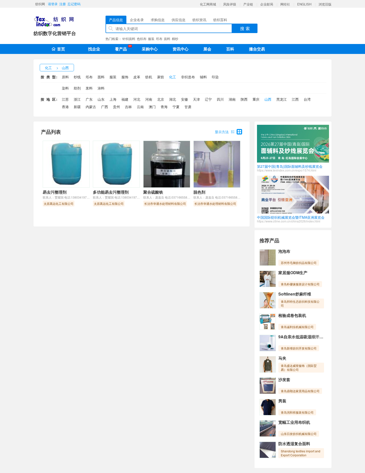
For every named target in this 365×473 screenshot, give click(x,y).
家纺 (160, 76)
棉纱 (175, 38)
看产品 (122, 48)
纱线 (77, 76)
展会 (207, 49)
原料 (65, 76)
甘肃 (187, 106)
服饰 (124, 76)
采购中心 (150, 49)
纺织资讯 (199, 19)
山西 (65, 67)
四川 (220, 99)
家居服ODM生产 (292, 272)
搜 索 (245, 28)
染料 (65, 88)
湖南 (232, 99)
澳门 (152, 106)
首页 (61, 49)
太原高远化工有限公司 (58, 203)
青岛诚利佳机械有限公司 (297, 327)
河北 (136, 99)
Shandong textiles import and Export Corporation (300, 453)
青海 (164, 106)
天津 (196, 99)
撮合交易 (257, 49)
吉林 (128, 106)
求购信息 (158, 19)
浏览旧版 (325, 4)
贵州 (116, 106)
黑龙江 (281, 99)
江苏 (65, 99)
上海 (113, 99)
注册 (62, 3)
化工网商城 (208, 4)
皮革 (136, 76)
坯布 (159, 38)
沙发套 (284, 379)
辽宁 (208, 99)
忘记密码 (74, 3)
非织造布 (188, 76)
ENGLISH (304, 4)
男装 (282, 401)
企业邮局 (266, 4)
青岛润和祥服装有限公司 (297, 412)
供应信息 (178, 19)
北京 (160, 99)
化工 (48, 67)
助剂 (77, 88)
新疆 (77, 106)
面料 (167, 38)
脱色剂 (199, 192)
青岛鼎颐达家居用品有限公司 (300, 391)
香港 (65, 106)
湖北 (172, 99)
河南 (148, 99)
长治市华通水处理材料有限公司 (165, 203)
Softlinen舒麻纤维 (294, 294)
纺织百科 (220, 19)
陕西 (244, 99)
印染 (215, 76)
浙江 (77, 99)
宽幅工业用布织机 (294, 422)
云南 (140, 106)
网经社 (285, 4)
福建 (124, 99)
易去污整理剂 (55, 192)
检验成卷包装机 (292, 315)
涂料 (101, 88)
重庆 (256, 99)
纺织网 (40, 3)
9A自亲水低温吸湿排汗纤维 (302, 337)
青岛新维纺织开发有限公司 (299, 348)
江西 (295, 99)
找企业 (94, 49)
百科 (230, 49)
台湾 (307, 99)
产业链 (248, 4)
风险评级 (229, 4)
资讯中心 (180, 49)
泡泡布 (284, 251)
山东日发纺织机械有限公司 (299, 433)
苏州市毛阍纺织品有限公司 (299, 262)
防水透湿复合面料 (294, 443)
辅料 (203, 76)
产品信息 (116, 19)
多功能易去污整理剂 (111, 192)
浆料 (89, 88)
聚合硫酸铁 (153, 192)
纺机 (148, 76)
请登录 (53, 3)
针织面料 (128, 38)
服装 (151, 38)
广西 (104, 106)
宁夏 (176, 106)
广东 (89, 99)
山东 (101, 99)
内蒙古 (91, 106)
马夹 (282, 358)
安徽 (184, 99)
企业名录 (137, 19)
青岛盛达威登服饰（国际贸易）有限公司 (299, 367)
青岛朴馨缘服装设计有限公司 (300, 284)
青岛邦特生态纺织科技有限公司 (300, 303)
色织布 (141, 38)
